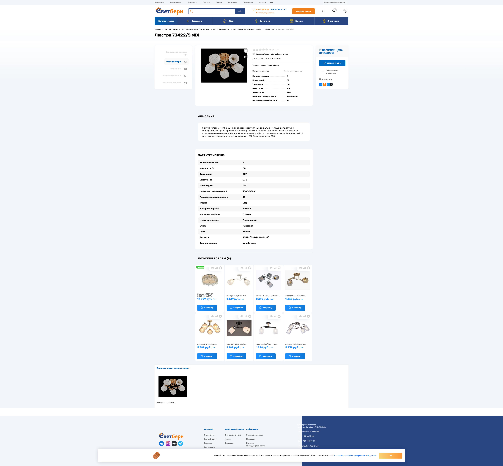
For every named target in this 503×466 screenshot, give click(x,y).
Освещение (196, 21)
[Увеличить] (223, 66)
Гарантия (208, 443)
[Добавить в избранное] (246, 51)
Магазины (159, 2)
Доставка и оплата (233, 435)
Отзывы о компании (254, 435)
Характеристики (172, 75)
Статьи (262, 2)
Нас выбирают (210, 439)
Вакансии (248, 2)
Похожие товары (171, 82)
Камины (299, 21)
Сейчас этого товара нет (332, 71)
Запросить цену (334, 63)
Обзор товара (173, 61)
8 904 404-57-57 (278, 10)
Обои (230, 21)
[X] (331, 84)
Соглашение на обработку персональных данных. (354, 455)
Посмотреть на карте (310, 431)
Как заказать (209, 447)
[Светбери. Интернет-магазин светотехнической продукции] (170, 439)
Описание (175, 68)
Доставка (192, 2)
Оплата (206, 2)
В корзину (208, 308)
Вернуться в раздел (176, 52)
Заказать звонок (303, 11)
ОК (391, 455)
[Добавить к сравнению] (246, 56)
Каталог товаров (166, 21)
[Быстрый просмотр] (212, 267)
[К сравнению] (216, 267)
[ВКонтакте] (320, 84)
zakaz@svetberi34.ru (309, 446)
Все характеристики (293, 71)
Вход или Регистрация (334, 2)
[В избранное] (220, 267)
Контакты (232, 2)
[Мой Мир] (328, 84)
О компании (175, 2)
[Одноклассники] (324, 84)
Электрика (265, 21)
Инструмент (333, 21)
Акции (219, 2)
